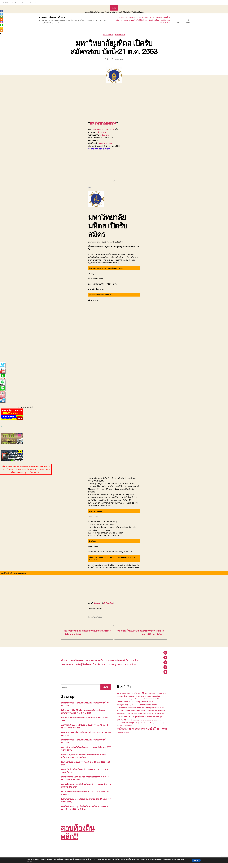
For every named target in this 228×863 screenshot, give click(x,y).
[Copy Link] (1, 28)
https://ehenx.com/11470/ (103, 129)
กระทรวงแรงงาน (124, 720)
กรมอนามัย (161, 710)
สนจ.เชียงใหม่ (150, 723)
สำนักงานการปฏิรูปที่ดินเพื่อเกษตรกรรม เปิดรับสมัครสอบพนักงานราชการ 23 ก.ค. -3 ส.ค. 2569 (83, 711)
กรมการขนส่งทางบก (135, 693)
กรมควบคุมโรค (132, 696)
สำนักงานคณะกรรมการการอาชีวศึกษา (142, 728)
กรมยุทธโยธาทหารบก (134, 705)
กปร (124, 693)
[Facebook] (1, 11)
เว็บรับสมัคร (108, 603)
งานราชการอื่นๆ (120, 35)
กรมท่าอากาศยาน (123, 702)
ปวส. (108, 134)
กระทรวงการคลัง (139, 713)
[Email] (1, 17)
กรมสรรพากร (132, 707)
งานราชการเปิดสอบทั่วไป (161, 17)
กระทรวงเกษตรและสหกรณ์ (153, 717)
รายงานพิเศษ (164, 23)
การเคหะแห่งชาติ (158, 720)
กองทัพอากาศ (136, 720)
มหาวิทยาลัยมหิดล (103, 123)
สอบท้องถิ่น (120, 725)
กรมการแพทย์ (122, 696)
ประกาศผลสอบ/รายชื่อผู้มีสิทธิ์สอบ (135, 20)
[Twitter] (1, 14)
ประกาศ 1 (98, 603)
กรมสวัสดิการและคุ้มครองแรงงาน (150, 707)
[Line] (1, 25)
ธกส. (119, 723)
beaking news (165, 20)
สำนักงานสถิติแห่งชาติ (123, 732)
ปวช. (104, 134)
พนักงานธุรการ (102, 132)
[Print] (1, 19)
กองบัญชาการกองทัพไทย (147, 720)
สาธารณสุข (128, 725)
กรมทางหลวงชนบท (152, 699)
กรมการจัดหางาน (150, 693)
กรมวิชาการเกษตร (148, 704)
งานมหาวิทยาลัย (108, 35)
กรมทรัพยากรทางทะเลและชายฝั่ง (124, 699)
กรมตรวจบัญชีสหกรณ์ (153, 696)
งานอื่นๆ (117, 20)
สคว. (143, 723)
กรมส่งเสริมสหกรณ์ (138, 710)
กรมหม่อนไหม (152, 710)
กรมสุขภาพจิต (123, 710)
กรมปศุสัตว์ (122, 705)
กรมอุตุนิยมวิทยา (121, 713)
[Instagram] (1, 22)
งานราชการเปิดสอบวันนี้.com (52, 17)
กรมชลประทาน (142, 696)
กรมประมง (148, 701)
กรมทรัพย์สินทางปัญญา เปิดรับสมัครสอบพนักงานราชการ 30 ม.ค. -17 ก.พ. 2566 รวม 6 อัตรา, (84, 807)
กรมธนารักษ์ (135, 702)
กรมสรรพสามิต (122, 707)
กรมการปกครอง (161, 693)
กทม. (119, 693)
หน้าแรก (121, 17)
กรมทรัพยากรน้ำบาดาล (139, 699)
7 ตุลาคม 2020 (118, 59)
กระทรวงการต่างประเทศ (154, 713)
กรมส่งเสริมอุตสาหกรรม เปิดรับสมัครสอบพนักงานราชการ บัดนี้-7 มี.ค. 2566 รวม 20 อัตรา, (83, 756)
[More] (1, 30)
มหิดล (137, 723)
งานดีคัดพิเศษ (130, 17)
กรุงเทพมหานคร (105, 143)
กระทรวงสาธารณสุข (130, 716)
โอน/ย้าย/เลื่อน (154, 20)
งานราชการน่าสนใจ (144, 17)
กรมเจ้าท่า (129, 713)
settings (29, 861)
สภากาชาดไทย (159, 723)
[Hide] (0, 33)
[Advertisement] (26, 102)
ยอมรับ (196, 860)
